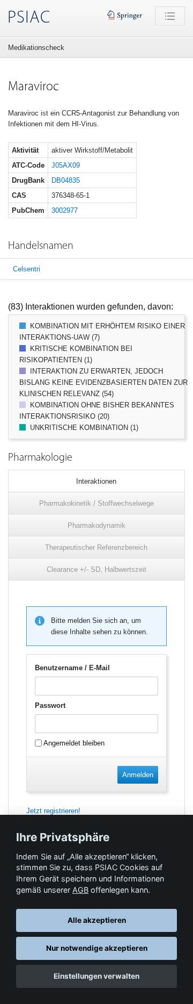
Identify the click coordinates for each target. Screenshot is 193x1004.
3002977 (64, 210)
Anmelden (137, 775)
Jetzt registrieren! (53, 811)
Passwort (50, 705)
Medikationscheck (36, 48)
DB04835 (65, 180)
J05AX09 (65, 165)
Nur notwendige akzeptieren (96, 948)
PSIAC (29, 18)
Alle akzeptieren (97, 920)
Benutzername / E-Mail (72, 668)
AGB (80, 889)
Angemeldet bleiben (73, 743)
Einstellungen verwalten (96, 976)
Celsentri (26, 269)
